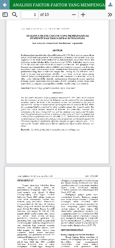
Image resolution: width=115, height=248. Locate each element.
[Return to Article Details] (5, 5)
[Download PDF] (110, 5)
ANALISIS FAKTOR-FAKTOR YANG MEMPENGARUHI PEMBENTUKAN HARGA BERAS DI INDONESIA (64, 5)
